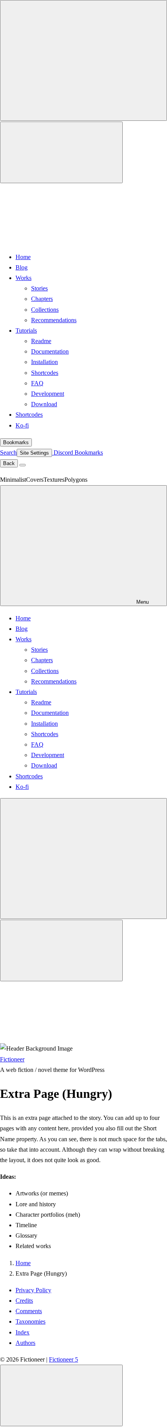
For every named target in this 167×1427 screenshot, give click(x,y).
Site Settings (34, 453)
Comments (29, 1311)
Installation (44, 362)
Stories (39, 288)
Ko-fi (22, 425)
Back (9, 463)
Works (23, 278)
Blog (22, 267)
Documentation (50, 351)
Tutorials (26, 330)
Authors (25, 1342)
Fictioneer (12, 1059)
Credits (24, 1300)
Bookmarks (16, 442)
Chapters (42, 298)
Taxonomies (30, 1321)
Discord (62, 452)
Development (47, 393)
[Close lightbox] (61, 1395)
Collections (45, 309)
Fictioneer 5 (63, 1359)
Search (8, 452)
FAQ (37, 383)
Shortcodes (44, 372)
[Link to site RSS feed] (58, 240)
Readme (41, 341)
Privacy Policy (33, 1290)
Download (44, 404)
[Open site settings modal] (61, 152)
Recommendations (54, 320)
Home (23, 257)
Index (23, 1332)
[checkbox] (83, 60)
